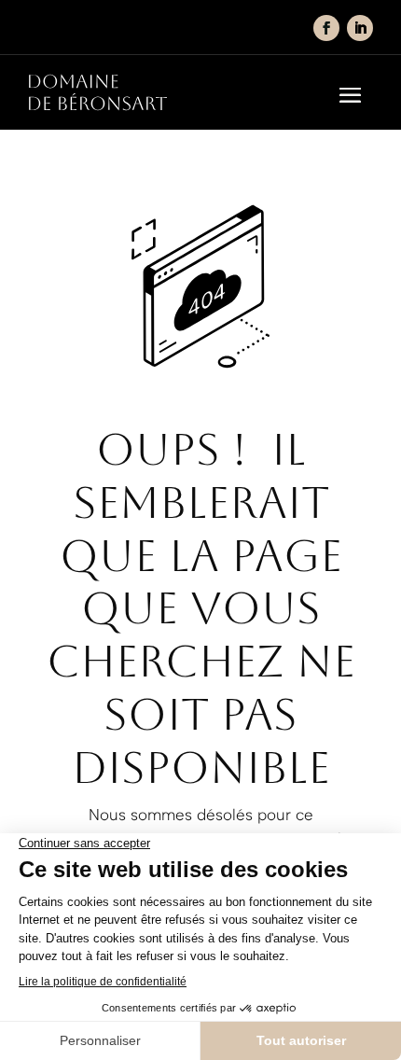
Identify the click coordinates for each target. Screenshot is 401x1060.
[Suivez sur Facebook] (326, 28)
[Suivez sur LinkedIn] (360, 28)
